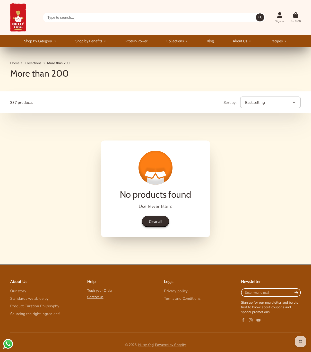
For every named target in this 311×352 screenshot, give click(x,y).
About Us (240, 41)
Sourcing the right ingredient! (35, 313)
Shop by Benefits (88, 41)
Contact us (95, 297)
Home (14, 63)
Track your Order (99, 290)
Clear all (155, 221)
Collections (175, 41)
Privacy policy (176, 290)
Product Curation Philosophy (34, 305)
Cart (296, 17)
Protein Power (136, 41)
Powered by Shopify (170, 345)
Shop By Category (38, 41)
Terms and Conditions (182, 298)
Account (279, 17)
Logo (18, 17)
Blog (210, 41)
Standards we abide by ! (30, 298)
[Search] (260, 17)
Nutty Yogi (146, 345)
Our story (18, 290)
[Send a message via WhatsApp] (8, 344)
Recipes (276, 41)
